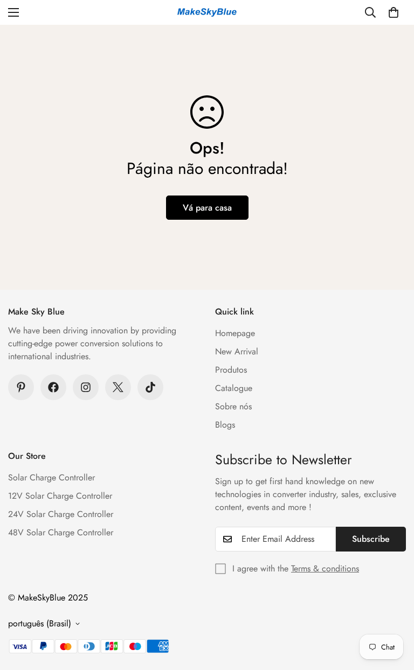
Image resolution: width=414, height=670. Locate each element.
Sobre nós (233, 406)
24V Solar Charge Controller (60, 514)
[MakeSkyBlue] (207, 13)
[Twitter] (118, 387)
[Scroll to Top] (393, 611)
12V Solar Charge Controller (60, 496)
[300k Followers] (53, 387)
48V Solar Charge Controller (60, 532)
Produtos (231, 370)
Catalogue (233, 388)
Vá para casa (207, 207)
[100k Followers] (86, 387)
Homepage (235, 333)
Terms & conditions (325, 568)
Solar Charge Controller (51, 477)
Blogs (225, 424)
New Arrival (236, 351)
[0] (393, 12)
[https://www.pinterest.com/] (21, 387)
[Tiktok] (150, 387)
